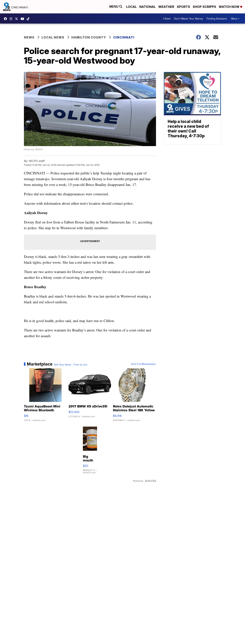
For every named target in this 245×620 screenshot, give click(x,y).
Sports (183, 7)
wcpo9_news (12, 18)
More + (235, 18)
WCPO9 (6, 18)
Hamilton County (88, 37)
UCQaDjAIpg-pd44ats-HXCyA (23, 18)
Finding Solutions (217, 18)
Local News (53, 37)
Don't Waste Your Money (188, 18)
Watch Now (229, 7)
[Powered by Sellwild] (150, 480)
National (147, 7)
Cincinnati (123, 37)
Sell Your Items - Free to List (70, 364)
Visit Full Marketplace (143, 364)
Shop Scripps (204, 7)
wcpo (17, 18)
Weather (166, 7)
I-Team (167, 18)
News (29, 37)
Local (131, 7)
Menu (114, 6)
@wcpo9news (29, 18)
